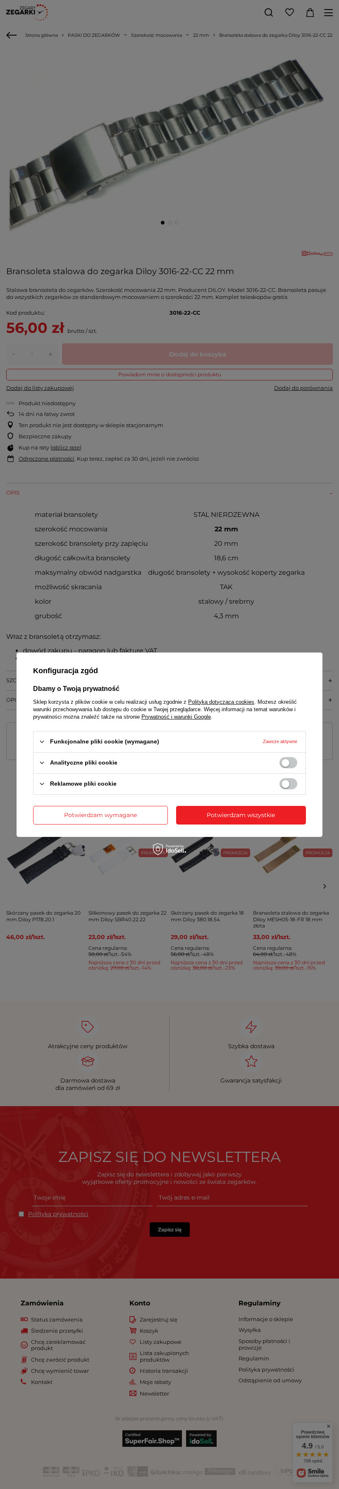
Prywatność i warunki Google (176, 716)
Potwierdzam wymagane (100, 815)
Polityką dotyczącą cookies (221, 701)
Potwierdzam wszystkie (241, 815)
